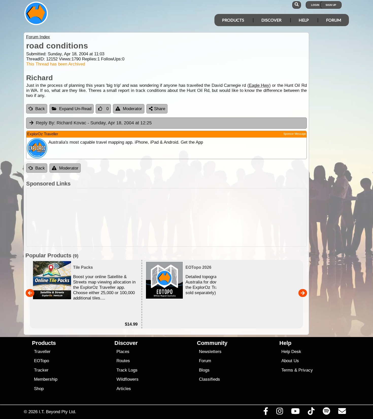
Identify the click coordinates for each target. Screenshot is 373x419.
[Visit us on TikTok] (311, 412)
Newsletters (210, 351)
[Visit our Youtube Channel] (295, 412)
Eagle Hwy (259, 85)
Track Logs (127, 370)
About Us (290, 360)
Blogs (204, 370)
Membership (45, 379)
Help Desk (291, 351)
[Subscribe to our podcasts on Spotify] (326, 412)
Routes (123, 360)
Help (304, 20)
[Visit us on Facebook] (265, 412)
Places (122, 351)
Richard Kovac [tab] (94, 122)
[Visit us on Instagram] (279, 412)
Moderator (132, 108)
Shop (39, 388)
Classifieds (209, 379)
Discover (271, 20)
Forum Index (38, 37)
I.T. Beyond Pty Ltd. (57, 411)
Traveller (42, 351)
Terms (287, 370)
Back (40, 108)
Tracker (41, 370)
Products (233, 20)
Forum (333, 20)
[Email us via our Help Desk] (342, 412)
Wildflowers (127, 379)
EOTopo (41, 360)
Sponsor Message (294, 133)
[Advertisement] (166, 217)
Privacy (305, 370)
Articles (123, 388)
